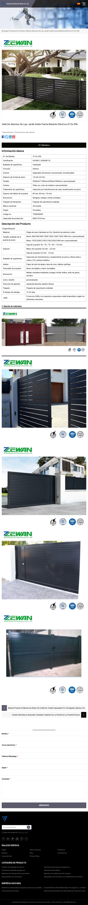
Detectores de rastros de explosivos (57, 867)
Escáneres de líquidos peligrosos (13, 870)
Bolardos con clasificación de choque (57, 873)
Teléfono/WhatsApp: (10, 756)
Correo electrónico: (9, 745)
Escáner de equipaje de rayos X (13, 867)
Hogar (6, 31)
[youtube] (17, 838)
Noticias (4, 853)
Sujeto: (5, 768)
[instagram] (21, 838)
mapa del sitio (7, 856)
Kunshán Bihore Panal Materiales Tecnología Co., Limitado (65, 888)
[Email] (28, 827)
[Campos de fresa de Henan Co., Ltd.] (13, 819)
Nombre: (5, 734)
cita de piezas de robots (10, 891)
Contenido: (6, 779)
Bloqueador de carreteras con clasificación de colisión (63, 877)
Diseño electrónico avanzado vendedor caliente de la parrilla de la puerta (42, 715)
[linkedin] (8, 838)
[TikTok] (26, 838)
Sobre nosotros (35, 850)
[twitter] (12, 838)
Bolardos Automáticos (52, 870)
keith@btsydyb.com (70, 902)
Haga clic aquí (23, 832)
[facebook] (3, 838)
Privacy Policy (35, 856)
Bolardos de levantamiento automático (16, 873)
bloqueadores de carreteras (12, 877)
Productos (13, 31)
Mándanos (45, 145)
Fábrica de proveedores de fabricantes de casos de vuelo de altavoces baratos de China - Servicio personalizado (64, 891)
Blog (31, 853)
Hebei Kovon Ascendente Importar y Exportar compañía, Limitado (22, 888)
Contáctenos (62, 853)
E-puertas (21, 31)
